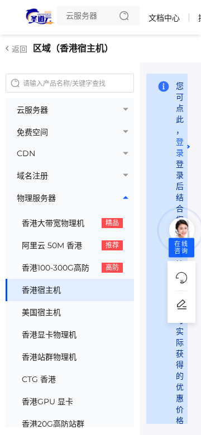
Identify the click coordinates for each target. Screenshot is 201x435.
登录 (180, 147)
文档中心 (164, 18)
